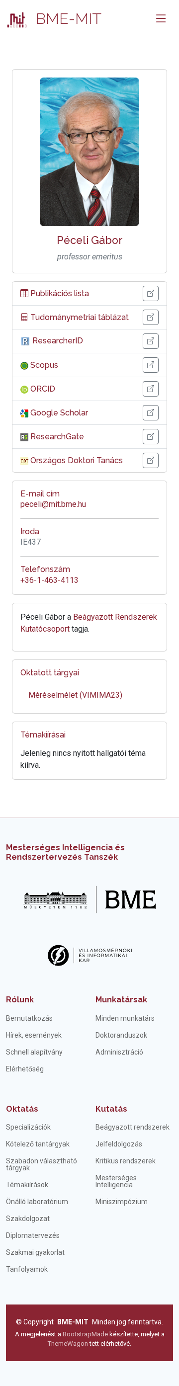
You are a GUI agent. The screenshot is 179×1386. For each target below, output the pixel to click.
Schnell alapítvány (34, 1052)
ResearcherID (56, 340)
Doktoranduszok (121, 1035)
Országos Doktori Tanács (75, 460)
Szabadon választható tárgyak (41, 1164)
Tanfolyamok (27, 1269)
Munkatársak (121, 999)
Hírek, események (34, 1035)
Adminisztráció (119, 1052)
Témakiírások (27, 1184)
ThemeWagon (69, 1343)
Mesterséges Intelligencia (116, 1181)
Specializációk (28, 1127)
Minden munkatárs (125, 1018)
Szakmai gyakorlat (35, 1252)
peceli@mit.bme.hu (53, 504)
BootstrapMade (85, 1334)
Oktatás (22, 1109)
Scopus (43, 365)
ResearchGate (56, 436)
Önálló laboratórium (37, 1201)
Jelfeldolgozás (118, 1144)
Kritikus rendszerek (125, 1160)
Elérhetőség (25, 1068)
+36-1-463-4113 (49, 580)
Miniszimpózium (121, 1201)
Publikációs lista (58, 293)
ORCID (41, 389)
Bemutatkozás (29, 1018)
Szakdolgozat (28, 1218)
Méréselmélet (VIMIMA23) (75, 695)
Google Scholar (58, 412)
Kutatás (111, 1109)
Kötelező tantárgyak (38, 1144)
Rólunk (20, 999)
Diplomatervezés (33, 1235)
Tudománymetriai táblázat (78, 317)
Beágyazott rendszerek (132, 1127)
